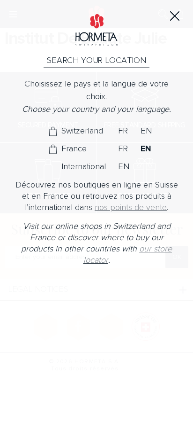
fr (123, 131)
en (146, 131)
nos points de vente (131, 207)
